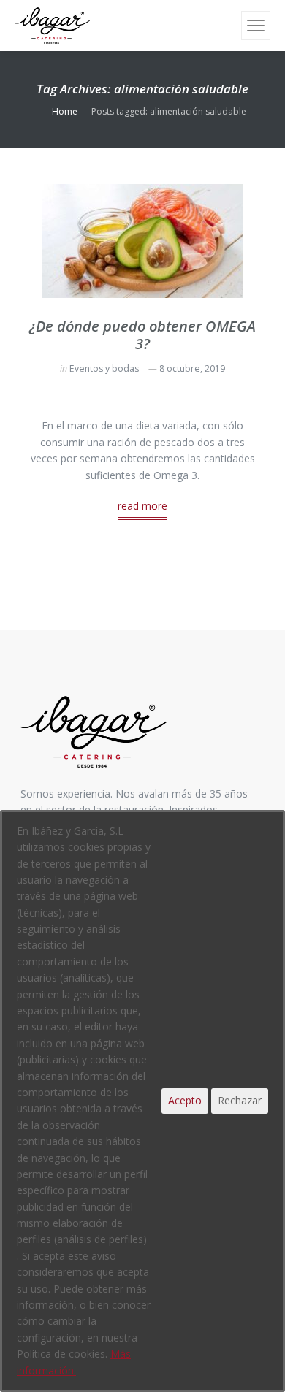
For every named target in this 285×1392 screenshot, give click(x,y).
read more (142, 506)
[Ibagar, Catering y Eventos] (52, 25)
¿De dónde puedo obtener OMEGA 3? (142, 334)
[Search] (228, 25)
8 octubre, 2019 (192, 368)
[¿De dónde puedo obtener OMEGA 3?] (142, 241)
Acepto (185, 1100)
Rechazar (240, 1100)
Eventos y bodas (104, 368)
